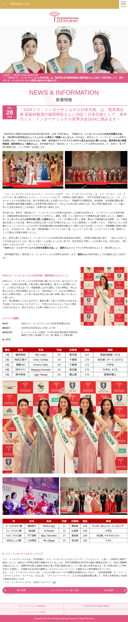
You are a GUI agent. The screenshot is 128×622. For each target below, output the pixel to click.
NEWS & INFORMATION (26, 75)
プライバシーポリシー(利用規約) (32, 606)
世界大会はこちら (20, 4)
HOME (6, 75)
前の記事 (21, 590)
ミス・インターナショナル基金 (32, 612)
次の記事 (108, 590)
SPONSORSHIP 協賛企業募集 (96, 606)
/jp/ (54, 582)
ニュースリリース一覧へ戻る (65, 590)
